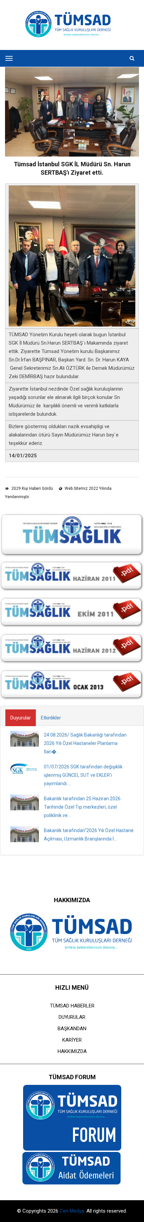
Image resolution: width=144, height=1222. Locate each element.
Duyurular (20, 718)
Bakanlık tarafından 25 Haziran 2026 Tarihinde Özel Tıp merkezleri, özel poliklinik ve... (82, 807)
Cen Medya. (73, 1211)
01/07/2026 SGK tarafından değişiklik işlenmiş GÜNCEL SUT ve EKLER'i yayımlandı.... (83, 775)
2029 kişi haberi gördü (31, 488)
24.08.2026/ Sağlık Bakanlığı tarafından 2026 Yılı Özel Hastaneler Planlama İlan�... (85, 743)
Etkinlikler (51, 718)
